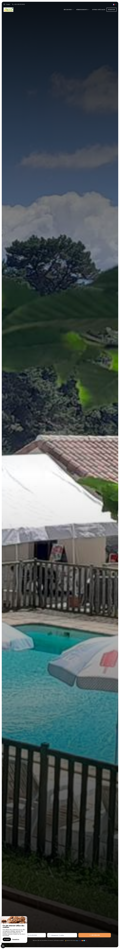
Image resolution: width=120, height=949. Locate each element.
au (29, 935)
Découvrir (68, 9)
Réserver (111, 9)
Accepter (7, 939)
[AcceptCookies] (3, 946)
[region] (14, 929)
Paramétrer (15, 939)
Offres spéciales (98, 9)
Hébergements (82, 9)
